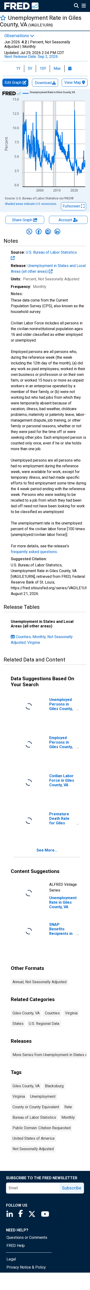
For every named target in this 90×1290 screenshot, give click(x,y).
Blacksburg (54, 1086)
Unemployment (42, 1096)
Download (44, 83)
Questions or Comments (26, 1237)
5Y (30, 68)
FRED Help (15, 1245)
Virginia (71, 1013)
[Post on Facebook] (39, 231)
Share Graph (22, 220)
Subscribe (71, 1187)
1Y (18, 68)
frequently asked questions (34, 551)
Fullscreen (72, 206)
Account (65, 220)
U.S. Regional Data (44, 1023)
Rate (68, 1107)
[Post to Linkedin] (57, 231)
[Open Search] (76, 6)
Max (57, 68)
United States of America (33, 1138)
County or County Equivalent (35, 1107)
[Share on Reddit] (48, 231)
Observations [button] (17, 36)
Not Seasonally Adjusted (33, 1149)
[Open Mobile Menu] (84, 6)
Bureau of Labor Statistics (34, 1117)
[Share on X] (29, 231)
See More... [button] (46, 850)
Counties (52, 1013)
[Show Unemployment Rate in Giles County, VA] (52, 92)
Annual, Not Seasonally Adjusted (39, 982)
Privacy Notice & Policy (26, 1267)
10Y (43, 68)
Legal (11, 1259)
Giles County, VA (26, 1013)
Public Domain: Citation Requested (41, 1128)
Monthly (68, 1117)
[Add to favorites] (3, 17)
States (18, 1023)
